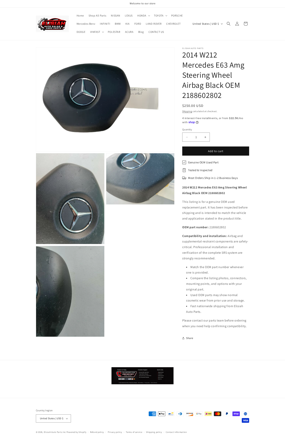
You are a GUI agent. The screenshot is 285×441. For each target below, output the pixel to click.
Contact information (176, 432)
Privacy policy (115, 432)
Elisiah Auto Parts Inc (55, 432)
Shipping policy (154, 432)
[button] (143, 15)
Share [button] (189, 338)
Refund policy (97, 432)
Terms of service (134, 432)
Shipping (187, 111)
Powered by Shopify (76, 432)
